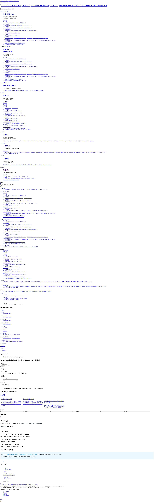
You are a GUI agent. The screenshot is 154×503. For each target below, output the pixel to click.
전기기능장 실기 (16, 35)
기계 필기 (9, 334)
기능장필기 (32, 152)
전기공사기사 (6, 26)
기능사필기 (22, 152)
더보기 (2, 395)
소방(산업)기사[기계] (7, 124)
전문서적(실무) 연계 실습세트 (54, 140)
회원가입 (5, 2)
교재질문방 (5, 151)
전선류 (83, 140)
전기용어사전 (16, 1)
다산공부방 (2, 143)
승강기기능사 (22, 43)
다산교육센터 (24, 178)
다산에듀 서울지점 (31, 178)
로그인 (1, 2)
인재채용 (5, 179)
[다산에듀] (53, 5)
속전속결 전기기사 (9, 22)
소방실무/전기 (41, 90)
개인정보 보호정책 (15, 179)
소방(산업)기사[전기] (7, 122)
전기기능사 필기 (8, 33)
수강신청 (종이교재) (4, 191)
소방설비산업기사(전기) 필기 (11, 40)
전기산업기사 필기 (19, 25)
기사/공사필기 (8, 152)
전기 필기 (5, 334)
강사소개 (5, 104)
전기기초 (16, 44)
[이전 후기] (1, 410)
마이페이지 (2, 188)
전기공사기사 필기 (19, 27)
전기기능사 (5, 31)
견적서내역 (45, 189)
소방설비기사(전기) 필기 (10, 38)
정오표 (7, 153)
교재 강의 (125, 411)
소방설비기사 (6, 36)
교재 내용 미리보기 (75, 411)
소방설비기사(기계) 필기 (21, 38)
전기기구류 (62, 140)
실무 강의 (20, 129)
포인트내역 (40, 189)
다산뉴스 (22, 176)
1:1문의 (13, 164)
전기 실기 (14, 334)
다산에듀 (6, 170)
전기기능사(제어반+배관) (10, 140)
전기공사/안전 (35, 90)
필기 (8, 313)
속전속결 (5, 105)
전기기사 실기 (23, 22)
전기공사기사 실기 (28, 27)
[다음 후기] (3, 410)
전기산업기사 (6, 24)
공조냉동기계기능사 (14, 43)
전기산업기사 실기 (28, 25)
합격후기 (16, 153)
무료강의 (5, 103)
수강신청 (4, 11)
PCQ (14, 178)
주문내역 (26, 189)
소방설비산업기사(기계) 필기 (24, 40)
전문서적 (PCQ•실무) (4, 245)
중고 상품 (92, 140)
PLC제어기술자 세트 (28, 140)
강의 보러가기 (5, 481)
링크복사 (3, 366)
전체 (4, 140)
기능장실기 (37, 152)
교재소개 (5, 20)
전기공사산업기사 (7, 29)
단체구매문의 (30, 164)
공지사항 (5, 164)
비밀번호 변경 (17, 189)
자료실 (4, 153)
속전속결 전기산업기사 (10, 25)
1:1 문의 (35, 189)
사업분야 (5, 177)
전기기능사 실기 (16, 33)
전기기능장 (5, 34)
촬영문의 (39, 164)
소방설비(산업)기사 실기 (21, 123)
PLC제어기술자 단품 (37, 140)
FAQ (11, 164)
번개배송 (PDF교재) (4, 219)
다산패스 (11, 178)
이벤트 (8, 164)
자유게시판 (11, 153)
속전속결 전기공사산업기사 (11, 30)
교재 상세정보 (25, 411)
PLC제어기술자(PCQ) (7, 90)
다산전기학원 (18, 178)
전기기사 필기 (16, 22)
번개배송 (5, 46)
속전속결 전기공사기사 (10, 27)
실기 (10, 313)
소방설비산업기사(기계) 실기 (49, 40)
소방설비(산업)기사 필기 (10, 123)
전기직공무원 (6, 44)
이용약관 (9, 179)
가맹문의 (35, 164)
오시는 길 (26, 176)
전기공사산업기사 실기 (32, 30)
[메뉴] (1, 182)
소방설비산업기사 (7, 39)
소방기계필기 (49, 152)
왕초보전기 (11, 44)
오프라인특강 (21, 44)
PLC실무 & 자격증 (7, 80)
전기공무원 (86, 152)
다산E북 (2, 1)
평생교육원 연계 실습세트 (53, 281)
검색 (13, 8)
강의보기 (2, 92)
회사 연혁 (18, 176)
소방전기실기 (55, 152)
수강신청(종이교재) (9, 14)
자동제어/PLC (15, 90)
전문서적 (4, 82)
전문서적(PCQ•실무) (9, 85)
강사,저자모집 (12, 484)
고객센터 (2, 155)
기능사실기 (27, 152)
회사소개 (2, 167)
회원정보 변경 (11, 189)
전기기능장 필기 (8, 35)
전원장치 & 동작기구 (77, 140)
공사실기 (17, 152)
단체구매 (17, 484)
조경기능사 (7, 43)
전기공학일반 (21, 90)
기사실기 (13, 152)
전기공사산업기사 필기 (22, 30)
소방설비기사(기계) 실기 (42, 38)
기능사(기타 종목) (6, 41)
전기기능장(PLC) (19, 140)
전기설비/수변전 (27, 90)
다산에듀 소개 (8, 176)
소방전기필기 (43, 152)
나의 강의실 (5, 101)
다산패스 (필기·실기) (8, 1)
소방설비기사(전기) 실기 (32, 38)
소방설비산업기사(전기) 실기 (37, 40)
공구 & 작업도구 (69, 140)
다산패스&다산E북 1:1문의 (21, 164)
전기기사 (5, 21)
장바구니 (22, 189)
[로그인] (0, 183)
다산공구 (2, 131)
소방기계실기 (61, 152)
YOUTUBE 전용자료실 (46, 164)
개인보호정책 (34, 484)
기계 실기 (18, 334)
